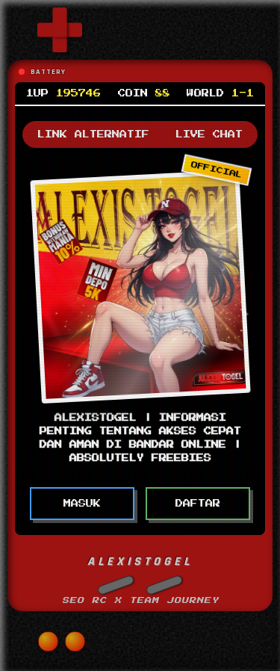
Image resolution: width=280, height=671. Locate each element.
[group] (59, 29)
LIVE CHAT (209, 134)
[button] (115, 585)
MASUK (82, 503)
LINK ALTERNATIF (93, 134)
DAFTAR (197, 503)
